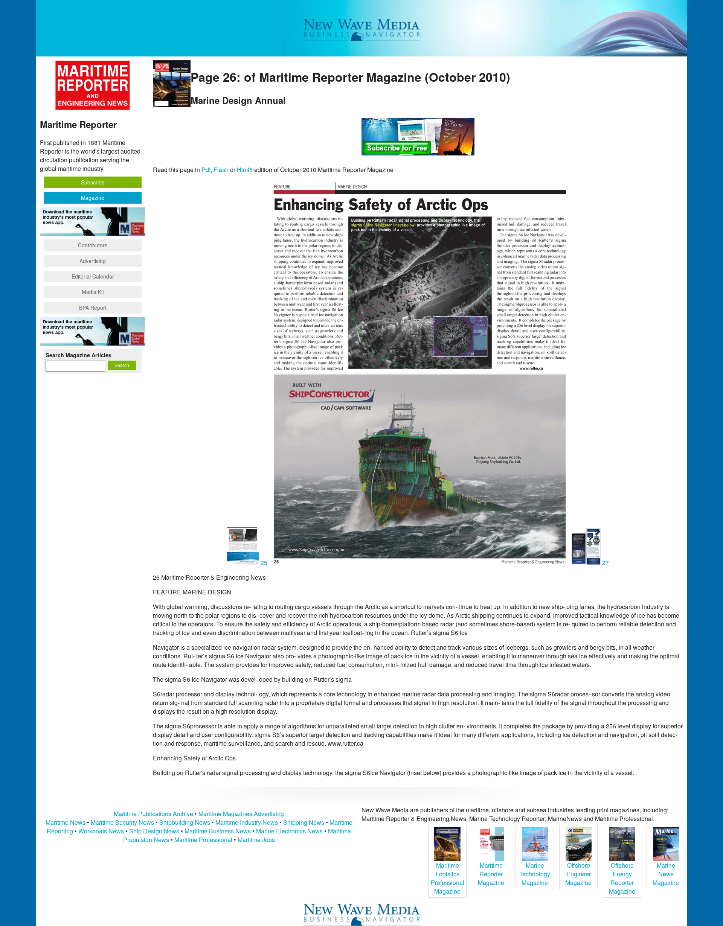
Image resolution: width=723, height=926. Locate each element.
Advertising (92, 261)
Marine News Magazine (666, 874)
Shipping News (303, 822)
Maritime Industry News (246, 822)
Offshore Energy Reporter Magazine (622, 878)
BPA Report (93, 307)
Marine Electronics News (289, 831)
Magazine (92, 197)
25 (264, 562)
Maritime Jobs (256, 839)
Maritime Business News (218, 831)
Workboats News (101, 831)
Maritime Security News (122, 822)
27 (605, 562)
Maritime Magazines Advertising (241, 813)
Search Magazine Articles (78, 355)
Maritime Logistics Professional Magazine (447, 878)
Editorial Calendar (93, 276)
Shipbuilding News (184, 822)
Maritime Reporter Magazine (491, 874)
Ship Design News (155, 831)
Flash (221, 169)
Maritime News (65, 822)
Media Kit (93, 291)
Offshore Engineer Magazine (578, 874)
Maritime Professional (203, 839)
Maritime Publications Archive (153, 813)
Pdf (205, 169)
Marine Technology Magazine (534, 874)
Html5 (245, 169)
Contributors (92, 245)
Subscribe (93, 182)
